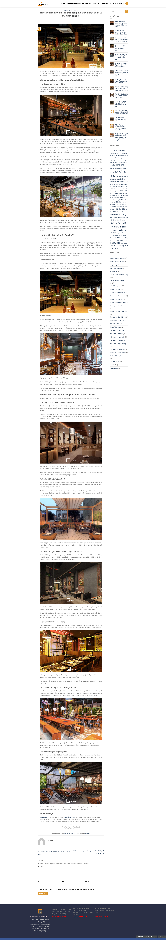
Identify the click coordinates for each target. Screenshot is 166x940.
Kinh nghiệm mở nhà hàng (117, 280)
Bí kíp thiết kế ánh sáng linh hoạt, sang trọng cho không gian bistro (121, 24)
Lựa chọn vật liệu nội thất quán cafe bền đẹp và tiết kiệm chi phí (121, 104)
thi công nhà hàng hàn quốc (118, 302)
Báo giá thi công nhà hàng (117, 258)
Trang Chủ (62, 3)
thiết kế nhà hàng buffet (121, 186)
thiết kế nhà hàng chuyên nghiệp (117, 188)
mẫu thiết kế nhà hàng (120, 153)
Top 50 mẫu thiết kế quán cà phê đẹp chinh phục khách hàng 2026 (121, 112)
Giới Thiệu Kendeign (116, 268)
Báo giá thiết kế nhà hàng (117, 261)
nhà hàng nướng (121, 158)
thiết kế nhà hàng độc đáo (120, 217)
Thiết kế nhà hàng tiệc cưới (118, 352)
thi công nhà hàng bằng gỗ (117, 292)
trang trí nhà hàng (117, 238)
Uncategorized (114, 368)
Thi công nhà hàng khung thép (118, 306)
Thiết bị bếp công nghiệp (117, 320)
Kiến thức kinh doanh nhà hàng (119, 275)
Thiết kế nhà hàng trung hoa (118, 356)
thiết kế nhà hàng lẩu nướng (118, 344)
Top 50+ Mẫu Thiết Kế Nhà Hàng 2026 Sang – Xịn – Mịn (121, 95)
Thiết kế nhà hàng (73, 3)
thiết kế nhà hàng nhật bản (117, 349)
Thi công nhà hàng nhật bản (118, 317)
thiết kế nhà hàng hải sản (117, 337)
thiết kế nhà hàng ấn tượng (117, 220)
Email (63, 881)
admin (80, 21)
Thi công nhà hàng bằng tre (118, 296)
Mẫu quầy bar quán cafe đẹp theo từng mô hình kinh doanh (120, 119)
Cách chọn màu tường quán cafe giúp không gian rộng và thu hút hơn (121, 73)
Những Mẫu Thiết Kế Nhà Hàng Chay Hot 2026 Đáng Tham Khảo (121, 56)
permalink (87, 833)
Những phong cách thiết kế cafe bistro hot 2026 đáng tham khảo (121, 39)
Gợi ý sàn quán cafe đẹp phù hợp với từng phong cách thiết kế (121, 64)
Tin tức (114, 3)
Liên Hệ (121, 3)
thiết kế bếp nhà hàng (115, 179)
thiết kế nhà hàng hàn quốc (117, 340)
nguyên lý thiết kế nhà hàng (116, 155)
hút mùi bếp (113, 271)
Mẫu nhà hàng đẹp (69, 10)
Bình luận (40, 866)
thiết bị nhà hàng (103, 3)
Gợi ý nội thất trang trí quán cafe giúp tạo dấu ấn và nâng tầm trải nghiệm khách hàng (121, 137)
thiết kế (126, 176)
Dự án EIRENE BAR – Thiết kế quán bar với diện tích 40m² (121, 81)
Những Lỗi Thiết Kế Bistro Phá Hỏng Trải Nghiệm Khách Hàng (121, 32)
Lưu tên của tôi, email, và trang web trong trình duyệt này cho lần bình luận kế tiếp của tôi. (67, 889)
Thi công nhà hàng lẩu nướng (118, 311)
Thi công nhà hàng (88, 3)
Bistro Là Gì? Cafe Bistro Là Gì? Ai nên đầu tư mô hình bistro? (121, 47)
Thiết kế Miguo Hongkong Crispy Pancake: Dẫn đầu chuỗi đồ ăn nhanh (120, 127)
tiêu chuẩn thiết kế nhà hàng (119, 235)
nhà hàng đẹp (116, 162)
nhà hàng (125, 155)
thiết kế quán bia (114, 361)
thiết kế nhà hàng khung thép (118, 195)
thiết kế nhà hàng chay (116, 334)
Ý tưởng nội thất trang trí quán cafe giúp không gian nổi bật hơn (121, 88)
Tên (39, 881)
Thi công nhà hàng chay (117, 299)
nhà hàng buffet (113, 158)
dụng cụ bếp (113, 265)
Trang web (87, 881)
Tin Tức (76, 10)
